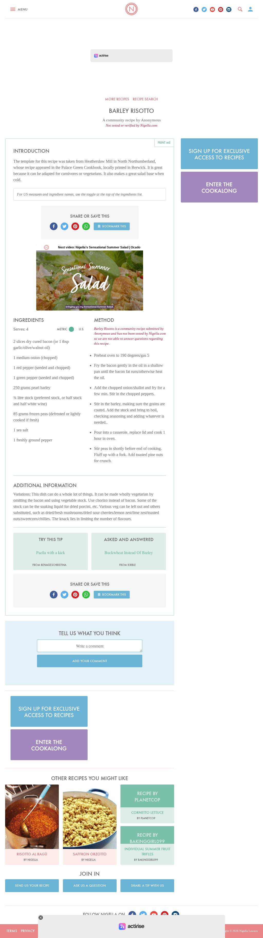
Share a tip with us (147, 885)
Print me (164, 142)
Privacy (28, 931)
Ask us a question (89, 885)
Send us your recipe (32, 885)
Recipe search (145, 99)
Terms (11, 931)
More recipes (117, 99)
